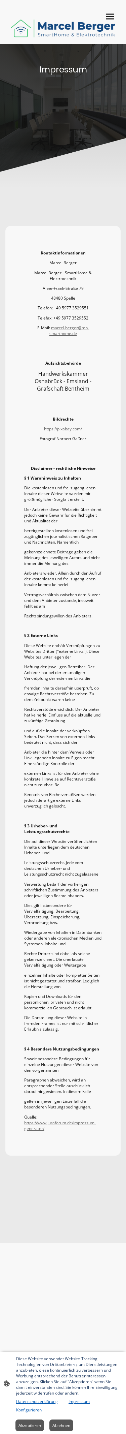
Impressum (79, 1401)
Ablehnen (61, 1425)
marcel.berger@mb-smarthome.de (69, 330)
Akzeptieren (29, 1425)
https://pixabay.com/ (63, 429)
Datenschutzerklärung (37, 1401)
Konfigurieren (29, 1410)
